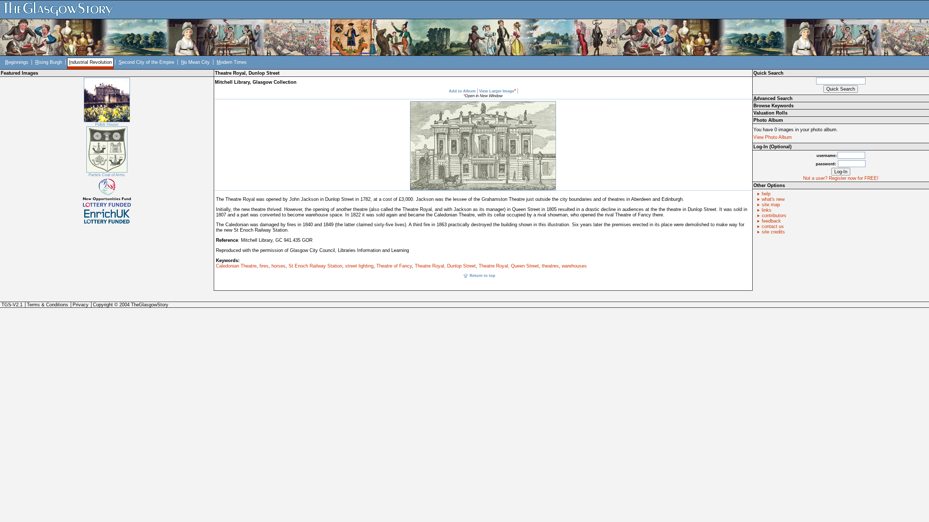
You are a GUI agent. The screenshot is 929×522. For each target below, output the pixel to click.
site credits (773, 232)
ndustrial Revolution (90, 62)
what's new (773, 199)
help (766, 193)
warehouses (574, 266)
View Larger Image (496, 91)
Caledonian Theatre (236, 266)
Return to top (482, 275)
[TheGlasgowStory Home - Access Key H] (60, 9)
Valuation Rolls (770, 113)
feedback (771, 221)
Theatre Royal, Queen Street (509, 266)
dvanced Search (773, 98)
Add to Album (462, 91)
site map (771, 204)
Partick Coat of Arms (107, 175)
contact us (773, 226)
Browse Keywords (773, 105)
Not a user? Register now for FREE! (841, 178)
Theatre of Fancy (394, 266)
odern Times (232, 62)
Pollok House (106, 124)
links (767, 210)
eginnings (16, 62)
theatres (550, 266)
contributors (774, 215)
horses (278, 266)
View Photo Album (772, 137)
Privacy (81, 304)
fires (264, 266)
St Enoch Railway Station (315, 266)
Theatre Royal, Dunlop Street (445, 266)
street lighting (359, 266)
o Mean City (195, 62)
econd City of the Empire (146, 62)
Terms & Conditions (47, 304)
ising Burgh (48, 62)
